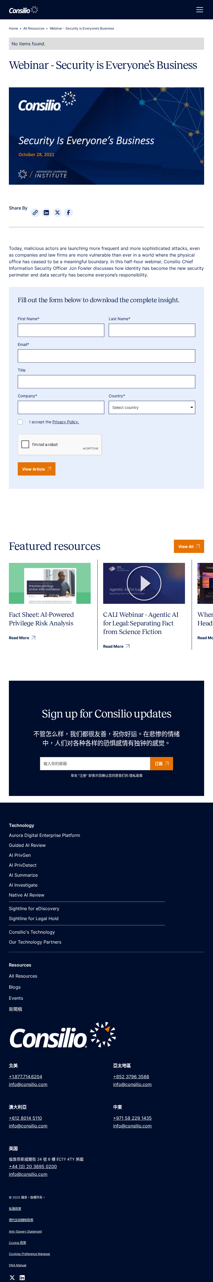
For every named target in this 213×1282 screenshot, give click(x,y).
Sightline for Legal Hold (34, 918)
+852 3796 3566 (131, 1076)
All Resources (33, 28)
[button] (198, 9)
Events (16, 998)
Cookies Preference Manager (29, 1254)
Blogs (15, 987)
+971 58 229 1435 (132, 1118)
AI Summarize (23, 875)
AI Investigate (23, 885)
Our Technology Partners (35, 942)
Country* (117, 395)
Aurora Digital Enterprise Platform (44, 835)
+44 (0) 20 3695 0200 (33, 1166)
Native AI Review (26, 895)
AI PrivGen (20, 855)
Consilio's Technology (32, 932)
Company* (27, 395)
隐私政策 (136, 776)
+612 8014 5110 (25, 1118)
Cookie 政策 (17, 1243)
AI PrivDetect (23, 865)
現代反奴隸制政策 (21, 1220)
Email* (23, 344)
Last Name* (119, 318)
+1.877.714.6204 (25, 1076)
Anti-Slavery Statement (25, 1231)
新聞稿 (15, 1009)
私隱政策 (15, 1209)
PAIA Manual (17, 1265)
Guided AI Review (27, 845)
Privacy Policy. (65, 421)
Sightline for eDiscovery (34, 908)
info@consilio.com (28, 1084)
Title (22, 370)
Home (13, 28)
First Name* (28, 318)
